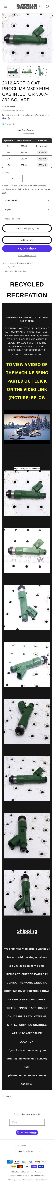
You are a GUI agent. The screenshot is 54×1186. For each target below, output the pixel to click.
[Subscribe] (41, 1122)
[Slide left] (3, 72)
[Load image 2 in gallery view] (27, 72)
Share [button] (8, 1096)
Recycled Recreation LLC (25, 1172)
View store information (15, 271)
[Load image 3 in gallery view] (41, 72)
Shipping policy (14, 1180)
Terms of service (42, 1180)
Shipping (5, 110)
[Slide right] (51, 72)
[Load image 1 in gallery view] (13, 72)
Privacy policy (28, 1180)
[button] (6, 6)
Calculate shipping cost (27, 228)
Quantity (5, 172)
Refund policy (22, 1175)
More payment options (27, 255)
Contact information (38, 1175)
